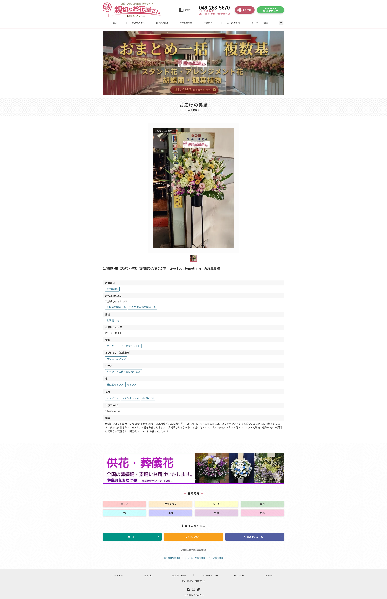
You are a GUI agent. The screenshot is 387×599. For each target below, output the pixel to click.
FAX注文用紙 (239, 575)
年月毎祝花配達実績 (172, 558)
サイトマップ (269, 575)
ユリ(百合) (148, 398)
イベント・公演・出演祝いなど (123, 371)
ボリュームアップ (116, 359)
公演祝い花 (113, 320)
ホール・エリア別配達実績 (194, 558)
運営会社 (148, 575)
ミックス (132, 384)
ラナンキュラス (130, 398)
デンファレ (113, 398)
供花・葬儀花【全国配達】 (193, 581)
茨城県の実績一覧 (116, 307)
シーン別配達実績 (216, 558)
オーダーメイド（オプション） (123, 346)
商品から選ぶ (162, 22)
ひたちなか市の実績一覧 (142, 307)
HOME (115, 22)
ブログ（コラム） (118, 575)
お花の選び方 (185, 22)
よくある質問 (233, 22)
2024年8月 (112, 289)
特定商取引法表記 (178, 575)
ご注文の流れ (138, 22)
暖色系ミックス (115, 384)
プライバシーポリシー (209, 575)
